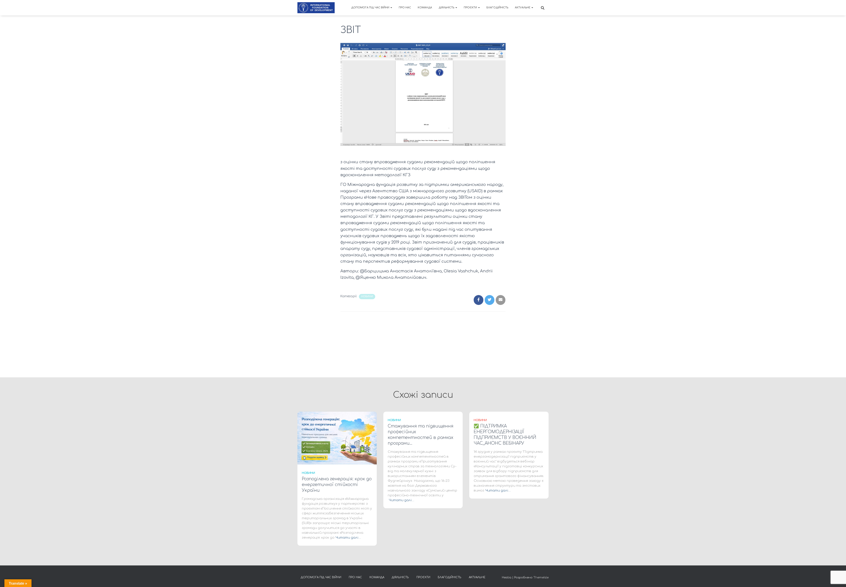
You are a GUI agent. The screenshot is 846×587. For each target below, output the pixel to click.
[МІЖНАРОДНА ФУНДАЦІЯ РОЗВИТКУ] (316, 7)
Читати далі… (348, 537)
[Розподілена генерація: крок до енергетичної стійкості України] (337, 438)
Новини (367, 296)
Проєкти (471, 7)
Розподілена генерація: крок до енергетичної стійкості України (337, 485)
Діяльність (447, 7)
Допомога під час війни (370, 7)
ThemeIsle (541, 577)
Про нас (405, 7)
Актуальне (523, 7)
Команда (425, 7)
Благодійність (497, 7)
